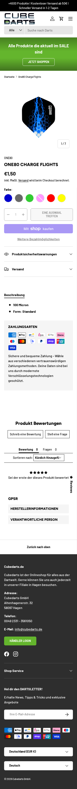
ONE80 (8, 158)
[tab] (14, 294)
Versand (23, 180)
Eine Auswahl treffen (52, 214)
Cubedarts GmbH (21, 778)
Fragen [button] (47, 449)
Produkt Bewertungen (38, 423)
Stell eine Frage (57, 434)
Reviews (71, 487)
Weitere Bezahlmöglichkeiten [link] (38, 239)
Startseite (9, 76)
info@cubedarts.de (28, 629)
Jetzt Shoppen (38, 62)
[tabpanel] (38, 308)
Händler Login (20, 641)
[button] (61, 18)
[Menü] (70, 18)
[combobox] (38, 30)
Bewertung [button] (26, 449)
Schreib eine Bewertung (25, 434)
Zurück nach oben (38, 547)
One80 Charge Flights (29, 76)
